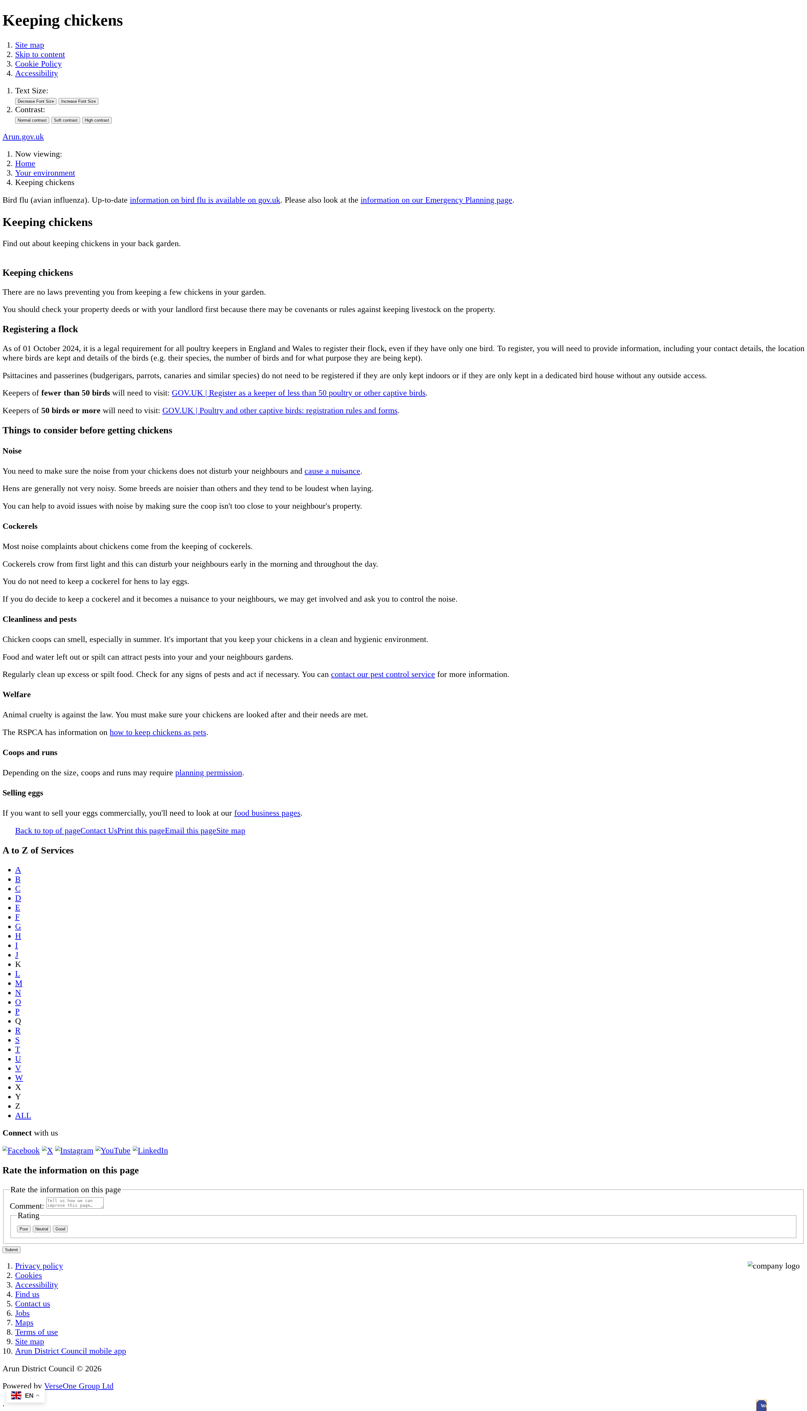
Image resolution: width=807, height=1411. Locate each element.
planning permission (208, 772)
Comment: (27, 1206)
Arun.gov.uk (23, 136)
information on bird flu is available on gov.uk (205, 200)
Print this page (141, 830)
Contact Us (98, 830)
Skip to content (40, 54)
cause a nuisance (332, 471)
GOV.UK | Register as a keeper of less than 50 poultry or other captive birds (299, 392)
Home (25, 163)
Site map (29, 44)
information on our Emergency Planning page (436, 200)
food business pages (267, 813)
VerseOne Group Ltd (78, 1386)
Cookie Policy (38, 63)
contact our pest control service (383, 674)
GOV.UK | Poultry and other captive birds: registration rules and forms (280, 410)
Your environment (45, 172)
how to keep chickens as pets (158, 732)
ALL (23, 1115)
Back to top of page (47, 830)
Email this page (190, 830)
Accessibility (36, 73)
